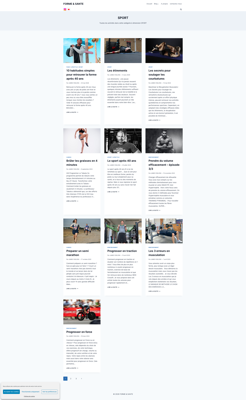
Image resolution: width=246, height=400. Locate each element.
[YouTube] (68, 9)
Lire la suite (72, 112)
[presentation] (82, 50)
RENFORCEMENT (154, 157)
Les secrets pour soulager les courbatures (160, 74)
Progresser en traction (122, 251)
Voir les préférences (49, 392)
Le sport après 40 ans (121, 160)
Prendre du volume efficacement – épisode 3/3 (164, 164)
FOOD (68, 67)
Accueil (149, 4)
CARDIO (68, 157)
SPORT (81, 67)
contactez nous (176, 4)
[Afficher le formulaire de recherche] (181, 9)
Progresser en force (79, 332)
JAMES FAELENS (74, 83)
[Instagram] (65, 9)
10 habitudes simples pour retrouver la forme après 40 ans (81, 74)
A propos (164, 4)
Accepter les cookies (11, 392)
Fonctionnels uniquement (30, 392)
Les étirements (117, 70)
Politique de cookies (29, 396)
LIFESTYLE (74, 67)
